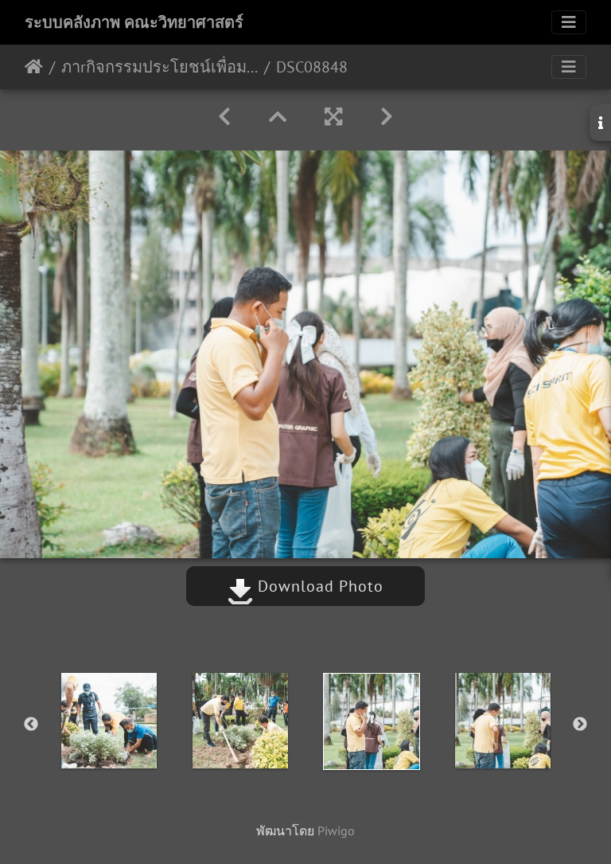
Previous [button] (31, 725)
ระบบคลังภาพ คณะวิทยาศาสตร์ (134, 22)
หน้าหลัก (34, 67)
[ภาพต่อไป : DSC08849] (386, 117)
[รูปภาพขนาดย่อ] (278, 117)
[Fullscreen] (333, 117)
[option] (108, 720)
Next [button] (580, 725)
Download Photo (318, 586)
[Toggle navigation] (568, 22)
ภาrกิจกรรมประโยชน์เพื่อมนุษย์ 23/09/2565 (159, 67)
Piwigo (336, 831)
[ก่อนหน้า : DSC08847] (224, 117)
